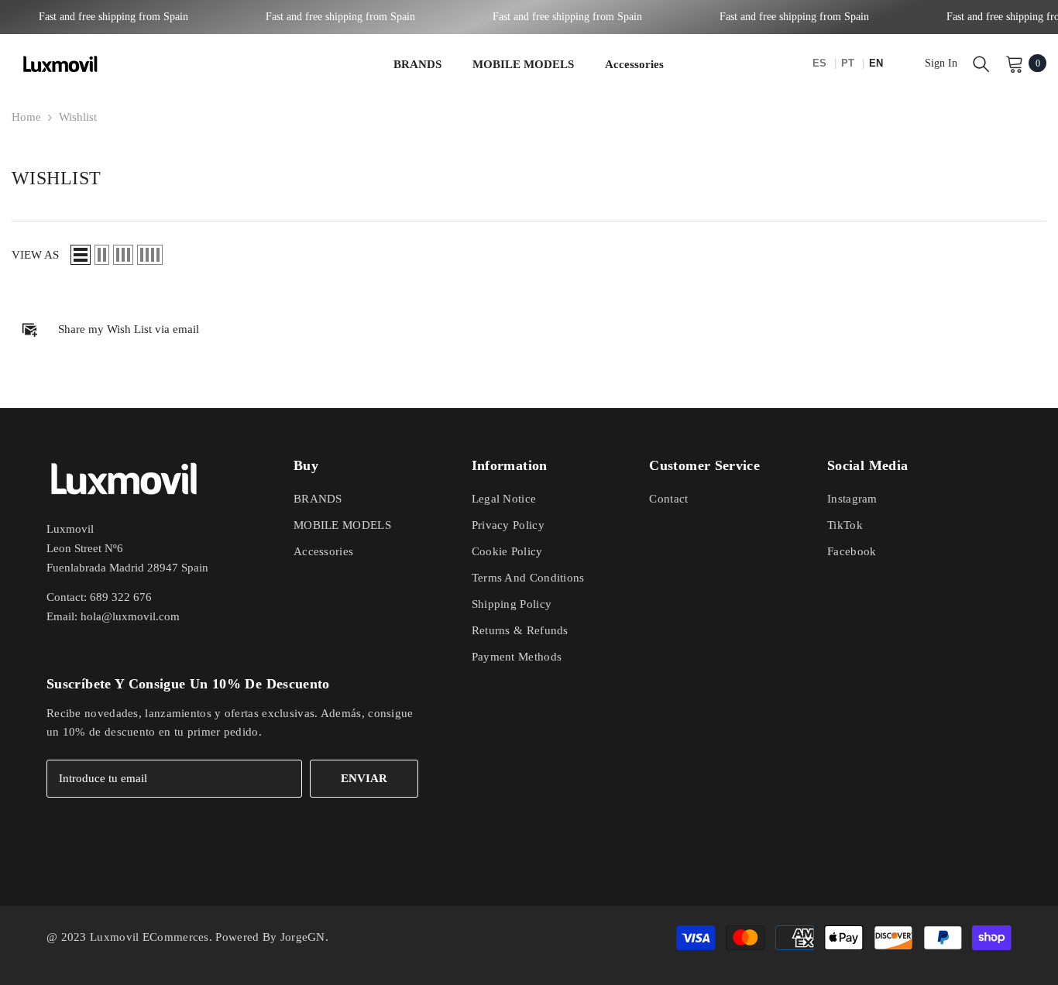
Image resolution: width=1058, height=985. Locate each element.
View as (35, 255)
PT (849, 63)
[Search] (981, 63)
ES (821, 63)
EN (876, 63)
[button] (80, 255)
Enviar (364, 778)
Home (26, 117)
